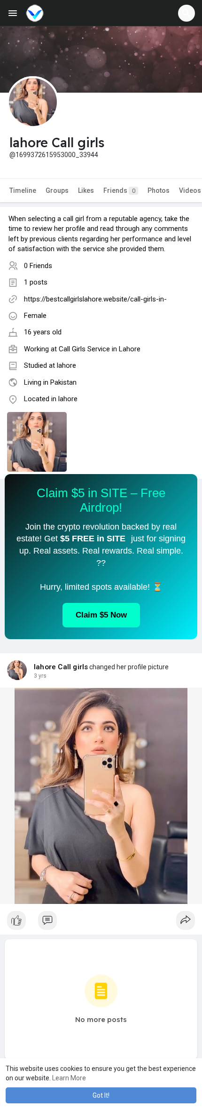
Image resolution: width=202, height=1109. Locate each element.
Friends (119, 190)
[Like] (101, 923)
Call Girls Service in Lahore (99, 349)
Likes (86, 190)
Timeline (22, 190)
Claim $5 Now (101, 614)
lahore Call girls (61, 667)
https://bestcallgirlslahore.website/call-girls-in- (95, 299)
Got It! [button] (101, 1095)
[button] (186, 13)
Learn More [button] (69, 1078)
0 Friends (38, 265)
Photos (159, 190)
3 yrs (40, 676)
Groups (57, 190)
